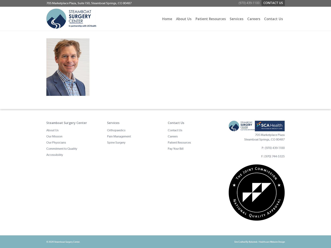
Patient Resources (179, 142)
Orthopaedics (116, 130)
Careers (173, 136)
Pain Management (119, 136)
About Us (52, 130)
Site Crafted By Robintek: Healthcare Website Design (259, 242)
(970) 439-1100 (275, 148)
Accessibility (54, 155)
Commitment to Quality (61, 148)
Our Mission (54, 136)
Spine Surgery (116, 142)
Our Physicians (56, 142)
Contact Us (175, 130)
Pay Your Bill (176, 148)
